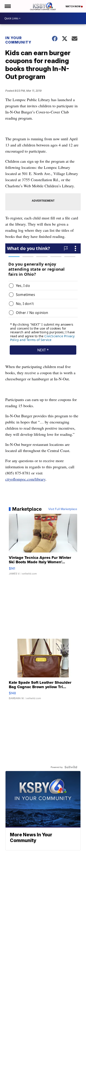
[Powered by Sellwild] (70, 767)
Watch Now (73, 6)
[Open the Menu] (7, 6)
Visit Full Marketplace (62, 509)
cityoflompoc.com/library (25, 479)
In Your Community (18, 40)
